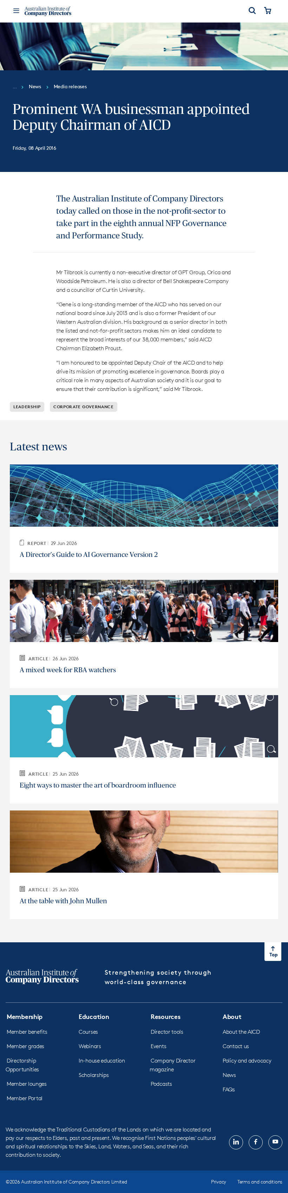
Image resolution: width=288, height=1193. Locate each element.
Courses (88, 1031)
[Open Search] (252, 11)
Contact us (236, 1046)
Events (158, 1046)
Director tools (167, 1031)
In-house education (102, 1060)
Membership (24, 1016)
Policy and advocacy (247, 1060)
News (229, 1075)
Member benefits (27, 1031)
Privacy (218, 1182)
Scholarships (94, 1075)
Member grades (25, 1046)
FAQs (229, 1089)
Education (94, 1016)
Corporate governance (83, 406)
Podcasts (161, 1083)
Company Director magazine (172, 1065)
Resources (165, 1016)
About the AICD (241, 1031)
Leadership (27, 406)
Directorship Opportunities (22, 1065)
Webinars (90, 1046)
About (232, 1016)
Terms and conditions (259, 1182)
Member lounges (27, 1083)
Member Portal (24, 1098)
